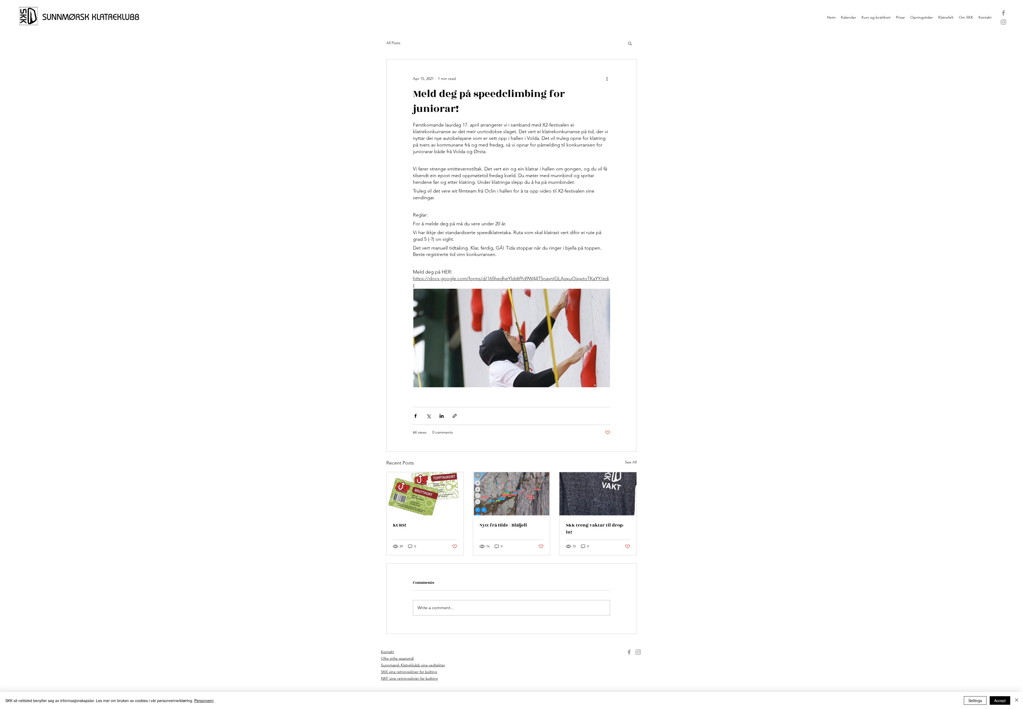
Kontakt (387, 651)
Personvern (204, 700)
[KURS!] (425, 493)
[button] (629, 43)
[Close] (1016, 700)
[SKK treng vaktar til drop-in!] (597, 493)
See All (631, 462)
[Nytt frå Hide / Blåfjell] (511, 493)
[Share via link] (454, 415)
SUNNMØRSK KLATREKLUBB (90, 17)
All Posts (393, 42)
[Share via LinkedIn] (441, 415)
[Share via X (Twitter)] (428, 415)
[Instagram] (1003, 22)
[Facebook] (1003, 13)
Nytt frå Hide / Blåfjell (503, 525)
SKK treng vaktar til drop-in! (595, 529)
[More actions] (607, 78)
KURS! (399, 525)
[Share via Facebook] (415, 415)
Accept (1000, 700)
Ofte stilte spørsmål (397, 658)
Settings (975, 700)
